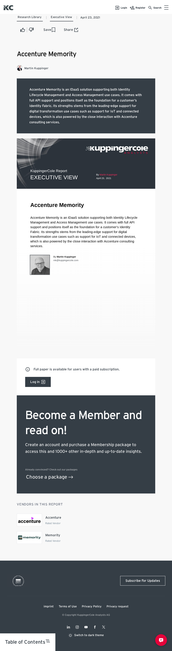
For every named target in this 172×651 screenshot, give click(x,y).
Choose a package (46, 477)
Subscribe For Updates (142, 580)
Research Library (30, 17)
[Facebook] (95, 627)
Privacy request (118, 606)
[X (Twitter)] (104, 627)
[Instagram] (77, 627)
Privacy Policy (92, 606)
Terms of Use (68, 606)
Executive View (61, 17)
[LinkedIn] (68, 627)
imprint (49, 606)
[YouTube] (86, 627)
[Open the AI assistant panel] (161, 640)
